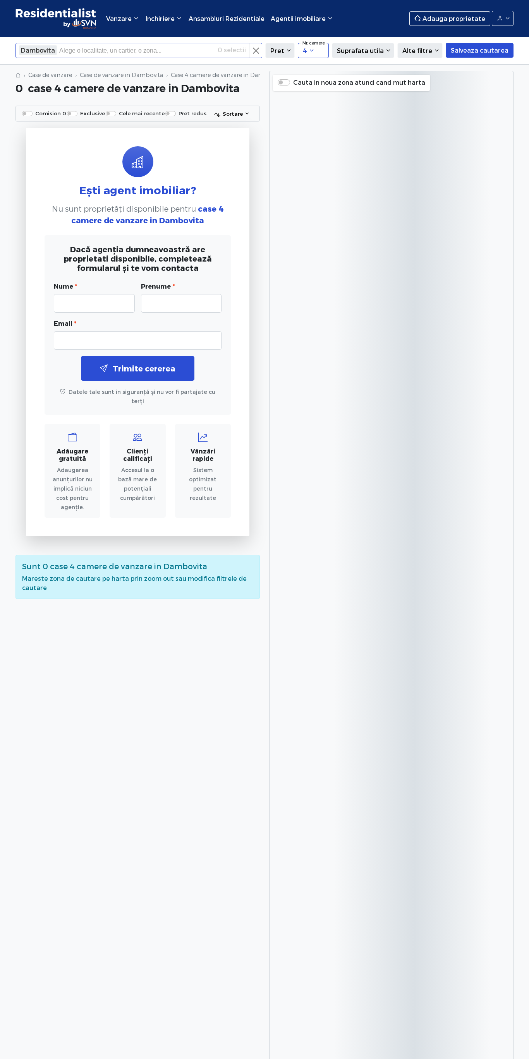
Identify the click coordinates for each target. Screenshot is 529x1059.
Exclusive (92, 113)
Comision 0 (50, 113)
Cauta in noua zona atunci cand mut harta (359, 82)
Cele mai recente (142, 113)
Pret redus (192, 113)
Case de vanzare (50, 75)
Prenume (158, 286)
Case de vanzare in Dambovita (121, 75)
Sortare (232, 113)
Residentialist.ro (56, 18)
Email (65, 323)
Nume (65, 286)
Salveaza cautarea (479, 50)
